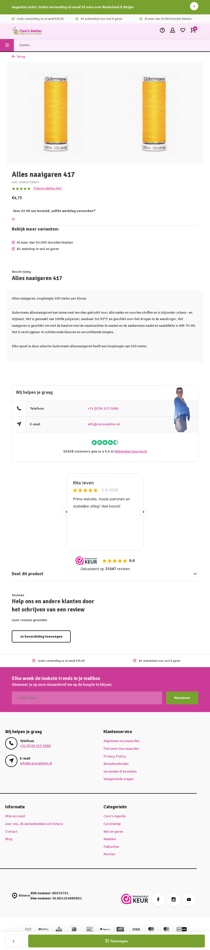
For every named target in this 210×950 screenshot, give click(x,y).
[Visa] (135, 929)
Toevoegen (119, 941)
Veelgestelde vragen (118, 779)
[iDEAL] (74, 929)
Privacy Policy (114, 756)
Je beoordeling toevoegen (41, 636)
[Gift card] (120, 929)
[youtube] (189, 899)
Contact (11, 831)
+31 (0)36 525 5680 (103, 408)
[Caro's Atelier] (27, 31)
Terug (21, 56)
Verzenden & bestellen (120, 771)
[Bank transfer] (28, 929)
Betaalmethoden (116, 764)
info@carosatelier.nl (104, 424)
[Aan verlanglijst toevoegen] (13, 219)
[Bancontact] (89, 929)
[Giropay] (181, 929)
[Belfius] (43, 929)
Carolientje (112, 824)
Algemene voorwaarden (121, 741)
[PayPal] (105, 929)
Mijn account (15, 816)
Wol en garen (113, 831)
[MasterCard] (166, 929)
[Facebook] (158, 899)
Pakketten (111, 847)
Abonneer (182, 698)
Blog (8, 839)
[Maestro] (151, 929)
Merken (109, 854)
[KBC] (58, 929)
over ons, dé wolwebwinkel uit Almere (34, 824)
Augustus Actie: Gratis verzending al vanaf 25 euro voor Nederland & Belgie (73, 7)
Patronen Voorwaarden (121, 748)
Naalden (109, 839)
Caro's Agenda (114, 816)
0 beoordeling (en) (47, 188)
